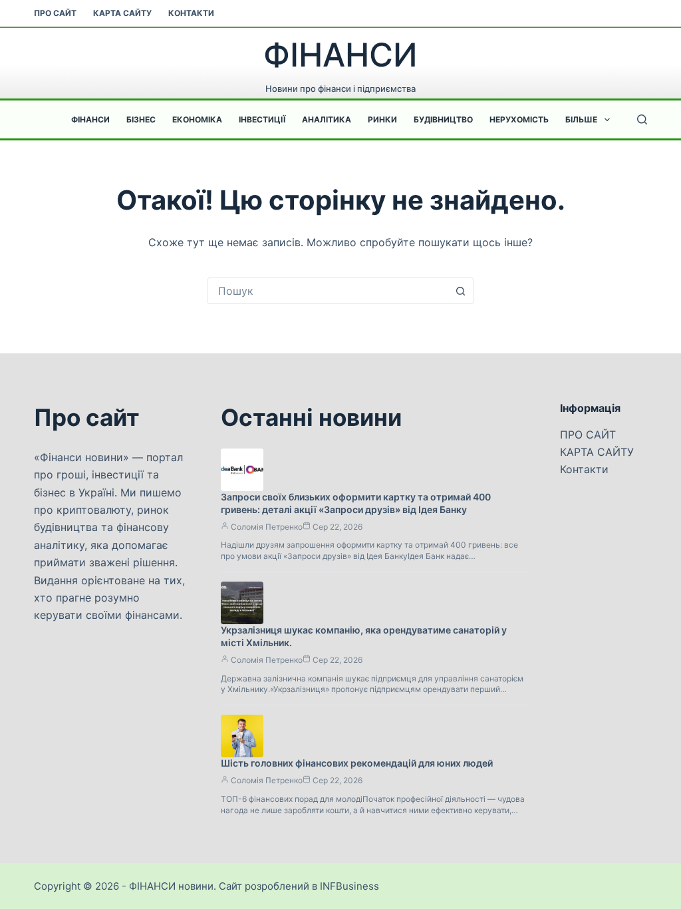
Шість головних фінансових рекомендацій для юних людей (357, 763)
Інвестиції (262, 119)
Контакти (191, 13)
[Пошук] (642, 119)
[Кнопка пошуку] (460, 290)
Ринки (382, 119)
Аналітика (326, 119)
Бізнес (141, 119)
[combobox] (328, 290)
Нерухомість (519, 119)
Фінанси (90, 119)
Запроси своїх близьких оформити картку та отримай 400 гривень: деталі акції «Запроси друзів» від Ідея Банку (356, 503)
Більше (581, 119)
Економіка (197, 119)
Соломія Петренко (267, 527)
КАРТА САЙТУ (122, 13)
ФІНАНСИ (340, 55)
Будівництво (443, 119)
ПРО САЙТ (55, 13)
